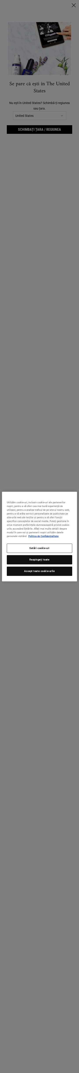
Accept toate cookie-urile (39, 571)
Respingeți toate (39, 559)
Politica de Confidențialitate (43, 536)
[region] (39, 536)
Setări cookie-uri (39, 548)
